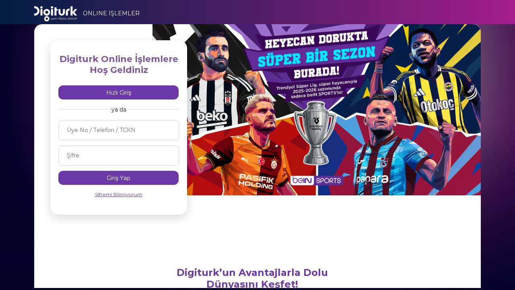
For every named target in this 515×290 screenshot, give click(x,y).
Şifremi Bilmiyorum (118, 194)
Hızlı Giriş (118, 92)
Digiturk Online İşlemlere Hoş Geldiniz (119, 64)
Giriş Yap (118, 178)
